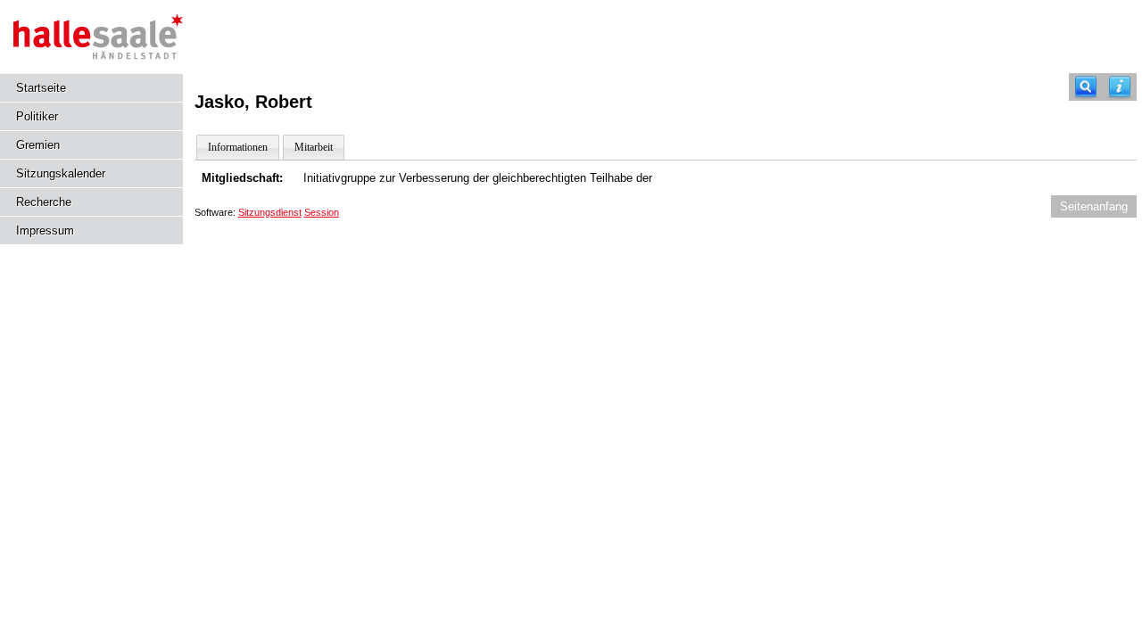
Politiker (37, 116)
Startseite (41, 88)
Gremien (38, 145)
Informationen (238, 147)
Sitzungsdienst (270, 212)
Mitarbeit (313, 147)
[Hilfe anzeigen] (1120, 87)
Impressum (45, 230)
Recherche (43, 202)
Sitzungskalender (60, 173)
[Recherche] (1086, 87)
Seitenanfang (1094, 206)
